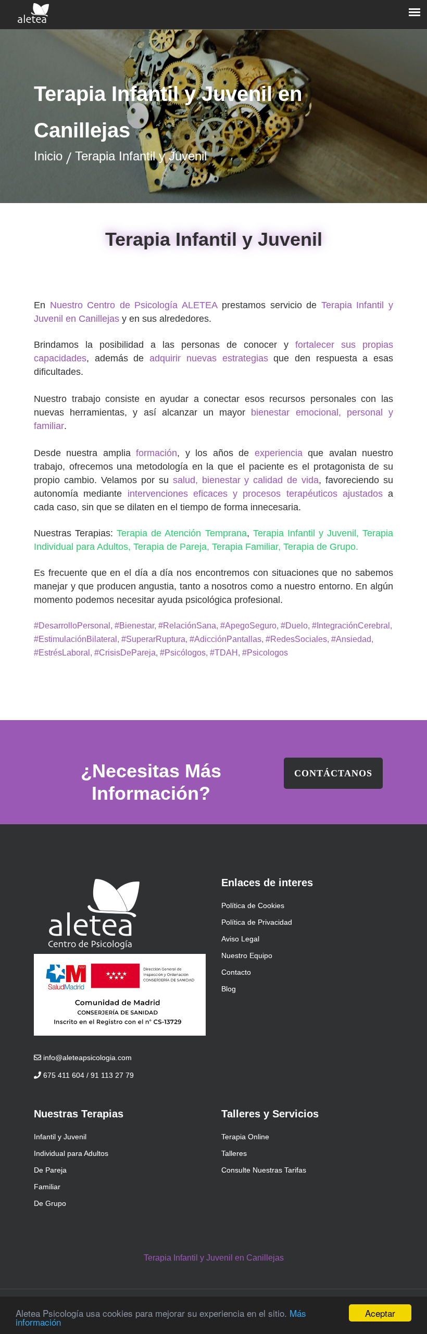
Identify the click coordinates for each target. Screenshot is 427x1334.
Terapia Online (245, 1136)
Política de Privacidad (256, 922)
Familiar (47, 1186)
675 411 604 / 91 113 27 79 (87, 1075)
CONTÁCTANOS (333, 773)
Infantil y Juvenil (60, 1136)
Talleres (234, 1153)
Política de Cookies (252, 905)
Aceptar (380, 1312)
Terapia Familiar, (247, 547)
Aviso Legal (240, 939)
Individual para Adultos (71, 1153)
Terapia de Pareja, (172, 547)
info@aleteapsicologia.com (86, 1057)
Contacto (236, 972)
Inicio (48, 156)
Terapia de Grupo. (320, 547)
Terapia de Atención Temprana (181, 533)
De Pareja (50, 1170)
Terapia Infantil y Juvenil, (307, 533)
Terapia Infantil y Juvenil (141, 156)
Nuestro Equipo (246, 955)
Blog (228, 989)
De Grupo (50, 1203)
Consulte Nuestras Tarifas (263, 1170)
